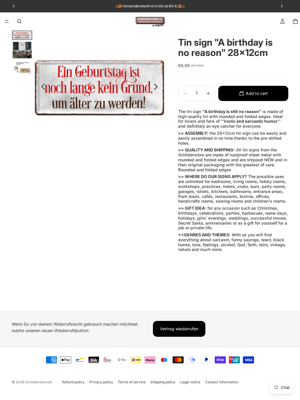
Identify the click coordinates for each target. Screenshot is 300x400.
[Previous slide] (41, 87)
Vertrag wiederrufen (179, 328)
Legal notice (190, 382)
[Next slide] (157, 87)
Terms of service (132, 382)
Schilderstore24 (38, 382)
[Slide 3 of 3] (22, 67)
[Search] (19, 21)
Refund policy (73, 382)
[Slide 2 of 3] (22, 50)
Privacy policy (101, 382)
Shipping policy (162, 382)
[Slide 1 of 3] (22, 35)
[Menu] (6, 21)
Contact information (221, 382)
